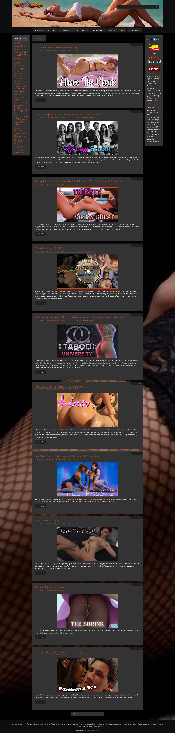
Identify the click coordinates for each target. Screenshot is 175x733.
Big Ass (23, 54)
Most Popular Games (86, 117)
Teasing (18, 140)
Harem (17, 94)
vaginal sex (19, 147)
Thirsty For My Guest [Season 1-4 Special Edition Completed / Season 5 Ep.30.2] (78, 181)
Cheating (17, 63)
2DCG (16, 44)
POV (20, 125)
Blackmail (17, 60)
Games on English (72, 50)
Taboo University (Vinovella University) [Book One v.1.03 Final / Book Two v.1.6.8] (80, 317)
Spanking (22, 136)
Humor (16, 97)
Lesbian (18, 102)
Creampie (19, 68)
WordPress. (95, 730)
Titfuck (17, 143)
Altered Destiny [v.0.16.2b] (49, 248)
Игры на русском (85, 655)
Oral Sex (19, 123)
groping (23, 85)
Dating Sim (17, 71)
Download (40, 100)
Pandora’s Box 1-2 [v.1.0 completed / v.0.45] (59, 651)
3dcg (21, 43)
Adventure (17, 47)
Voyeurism (20, 152)
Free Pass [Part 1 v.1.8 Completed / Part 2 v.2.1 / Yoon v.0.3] (67, 456)
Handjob (19, 91)
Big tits (18, 57)
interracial (18, 99)
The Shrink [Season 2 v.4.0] (50, 587)
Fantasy (16, 76)
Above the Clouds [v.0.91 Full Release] (56, 47)
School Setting (19, 133)
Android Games (59, 50)
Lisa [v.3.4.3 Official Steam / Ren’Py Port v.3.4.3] (61, 386)
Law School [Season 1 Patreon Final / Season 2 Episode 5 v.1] (68, 114)
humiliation (23, 94)
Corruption (19, 65)
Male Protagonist (20, 110)
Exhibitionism (20, 73)
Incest (21, 96)
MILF (18, 119)
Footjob (16, 86)
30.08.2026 (39, 184)
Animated (20, 52)
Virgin (21, 149)
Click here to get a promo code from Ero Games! (154, 102)
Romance (18, 130)
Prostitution (17, 128)
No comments (137, 44)
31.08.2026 (39, 50)
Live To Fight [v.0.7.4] (47, 520)
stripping (17, 138)
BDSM (16, 55)
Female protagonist (18, 82)
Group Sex (20, 88)
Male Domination (20, 103)
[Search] (156, 7)
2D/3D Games (49, 50)
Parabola (87, 730)
